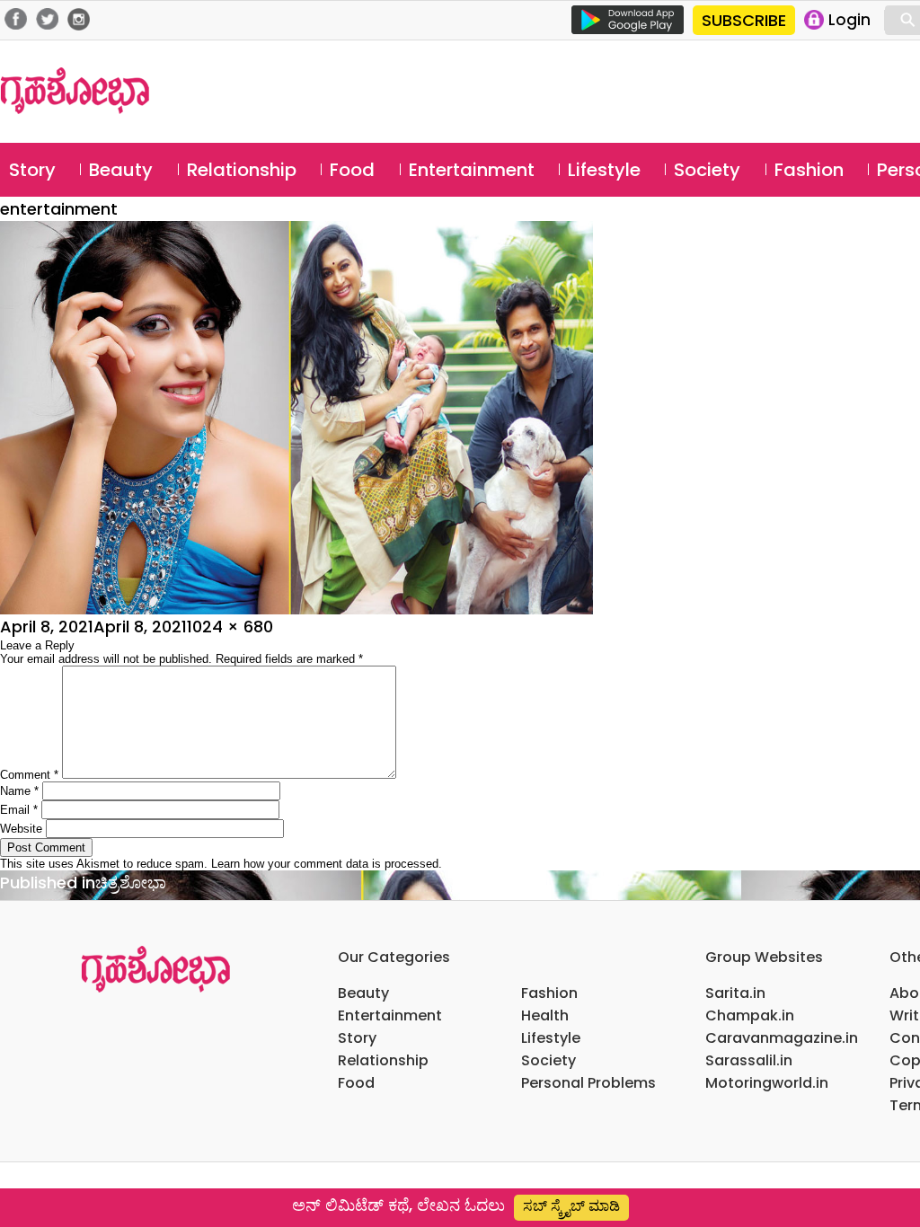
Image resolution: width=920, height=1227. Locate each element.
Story (32, 169)
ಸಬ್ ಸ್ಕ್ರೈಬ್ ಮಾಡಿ (571, 1206)
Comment (29, 774)
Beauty (121, 169)
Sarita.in (735, 993)
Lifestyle (604, 169)
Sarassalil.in (748, 1060)
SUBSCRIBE (744, 20)
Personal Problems (588, 1083)
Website (21, 828)
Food (352, 169)
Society (707, 169)
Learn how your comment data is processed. (326, 863)
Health (545, 1015)
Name (19, 791)
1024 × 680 (230, 626)
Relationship (241, 169)
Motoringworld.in (766, 1083)
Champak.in (749, 1015)
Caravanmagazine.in (781, 1038)
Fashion (809, 169)
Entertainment (472, 169)
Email (19, 810)
